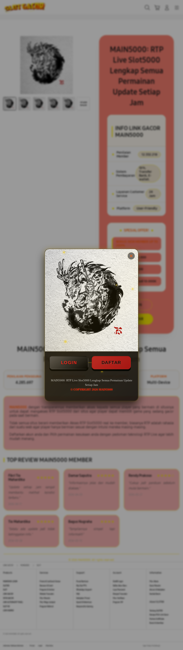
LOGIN (69, 362)
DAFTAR (111, 362)
